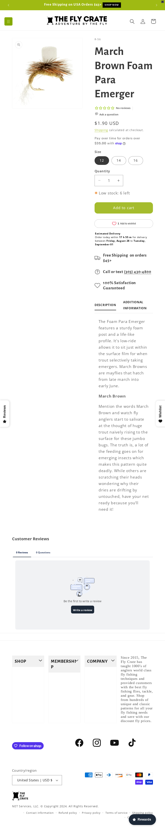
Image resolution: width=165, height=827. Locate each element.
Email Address (65, 368)
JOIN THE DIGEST (83, 392)
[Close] (117, 286)
